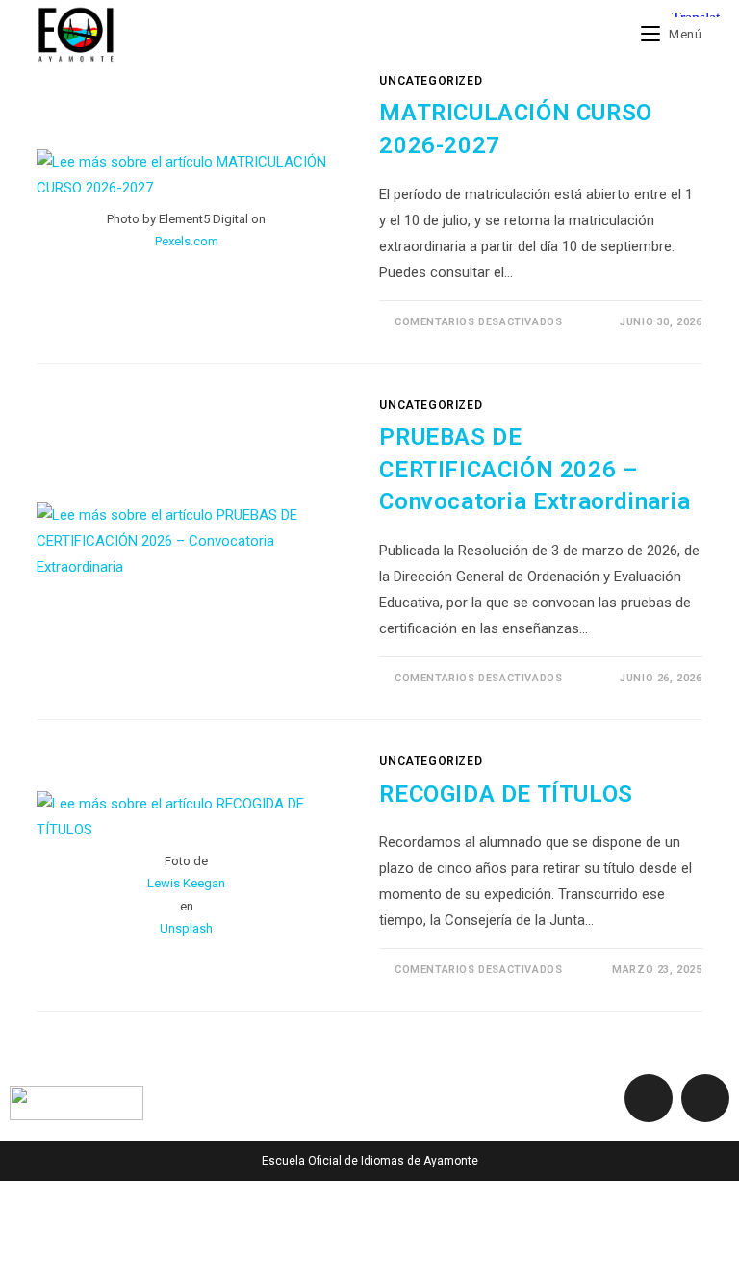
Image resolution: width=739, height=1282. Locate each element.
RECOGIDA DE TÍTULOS (505, 794)
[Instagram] (705, 1098)
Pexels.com (186, 241)
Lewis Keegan (186, 883)
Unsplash (186, 928)
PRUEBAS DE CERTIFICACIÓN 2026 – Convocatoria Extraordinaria (534, 469)
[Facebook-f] (648, 1098)
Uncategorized (430, 81)
